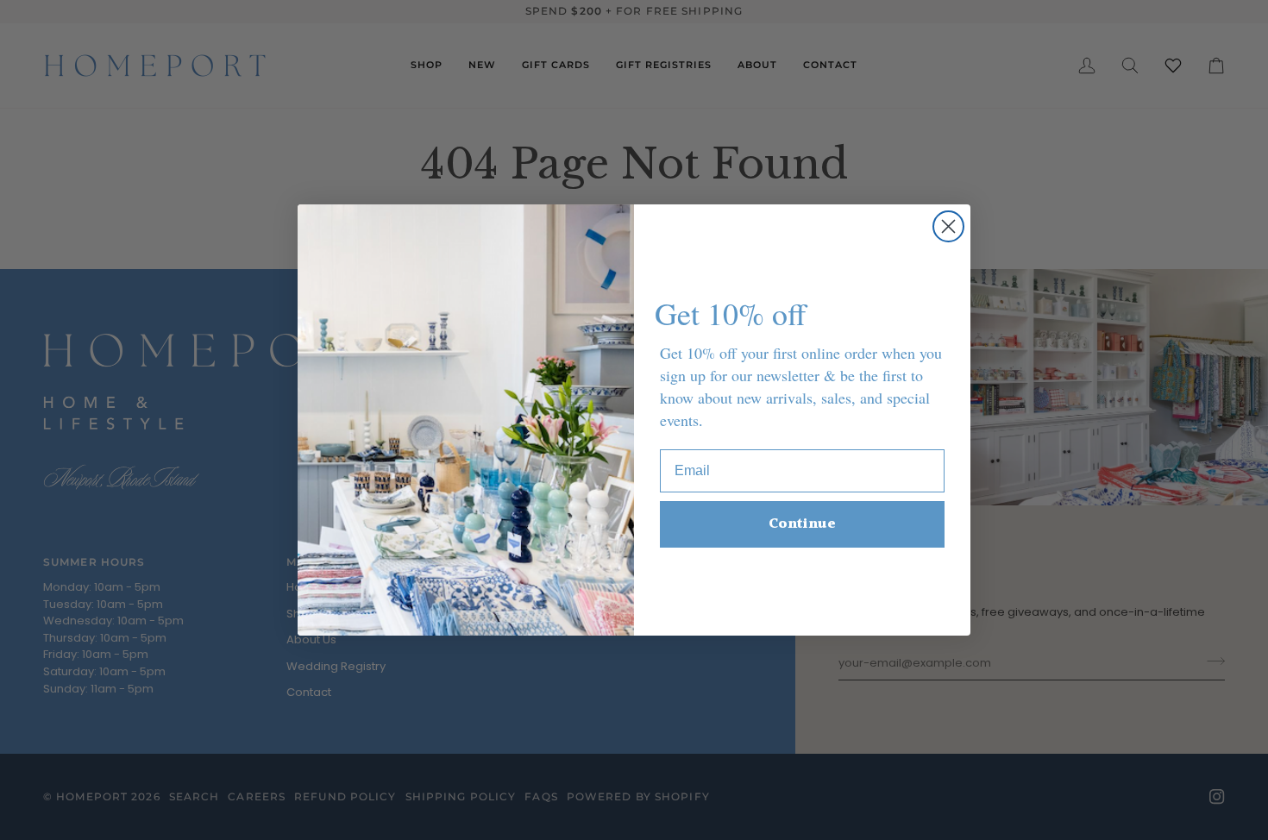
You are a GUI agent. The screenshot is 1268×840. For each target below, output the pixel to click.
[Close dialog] (948, 226)
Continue (802, 523)
